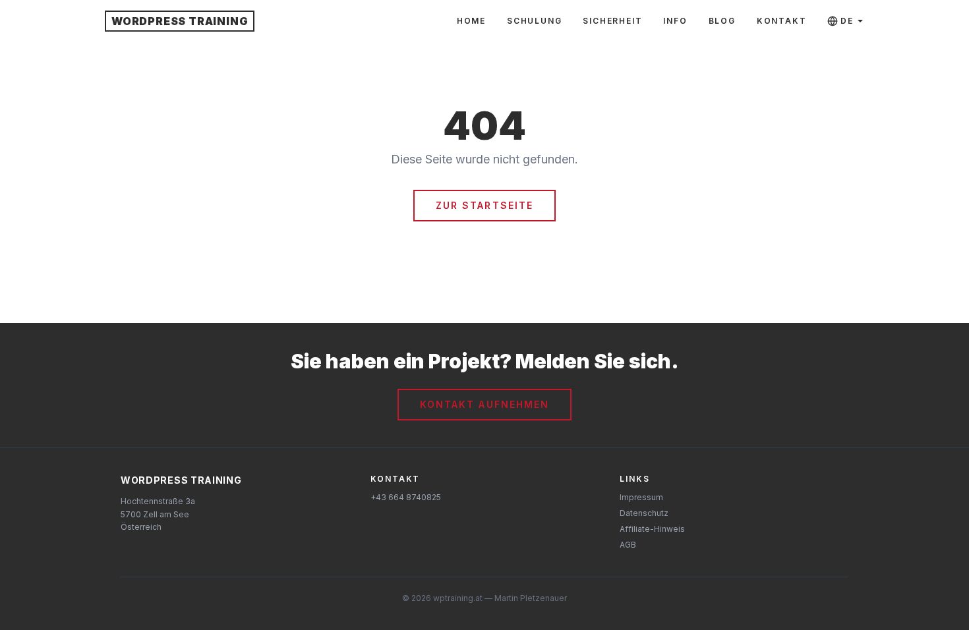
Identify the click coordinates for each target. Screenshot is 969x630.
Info (675, 21)
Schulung (534, 21)
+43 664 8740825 (405, 497)
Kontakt (782, 21)
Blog (722, 21)
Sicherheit (612, 21)
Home (471, 21)
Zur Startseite (484, 205)
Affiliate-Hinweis (652, 529)
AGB (628, 545)
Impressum (641, 497)
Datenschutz (644, 513)
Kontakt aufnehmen (485, 404)
